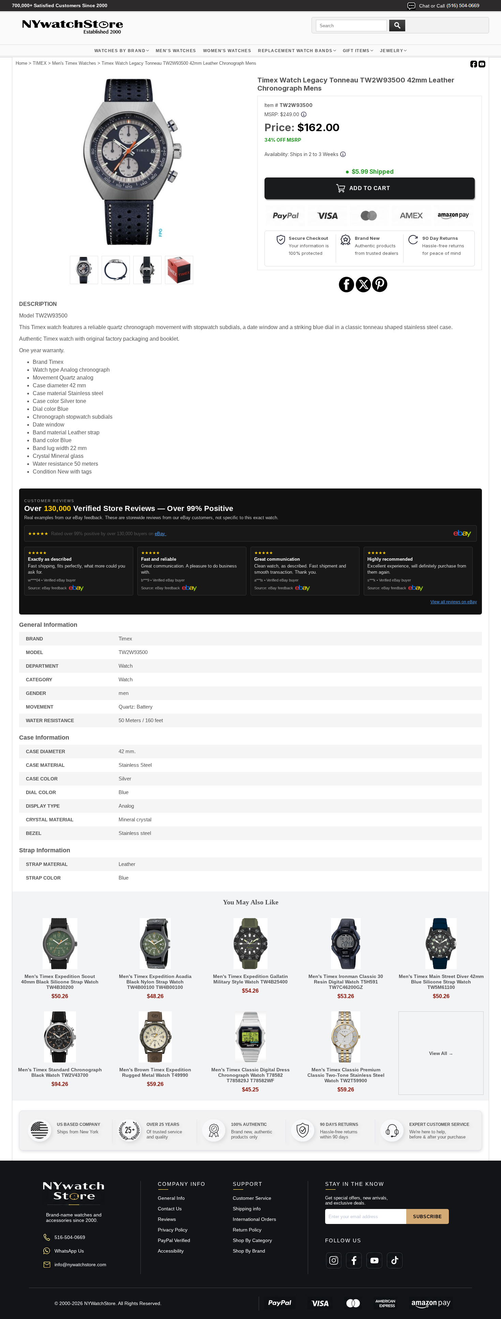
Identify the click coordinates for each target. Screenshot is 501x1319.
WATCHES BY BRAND (120, 50)
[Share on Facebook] (346, 291)
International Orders (254, 1219)
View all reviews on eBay (453, 602)
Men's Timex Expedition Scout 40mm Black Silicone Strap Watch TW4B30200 (59, 982)
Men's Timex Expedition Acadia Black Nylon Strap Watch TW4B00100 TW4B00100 (155, 982)
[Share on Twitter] (363, 291)
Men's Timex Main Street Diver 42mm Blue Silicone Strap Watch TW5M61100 (441, 982)
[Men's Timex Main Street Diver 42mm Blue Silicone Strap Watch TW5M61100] (441, 944)
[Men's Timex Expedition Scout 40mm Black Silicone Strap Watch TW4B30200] (60, 944)
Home (21, 63)
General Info (171, 1198)
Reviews (167, 1219)
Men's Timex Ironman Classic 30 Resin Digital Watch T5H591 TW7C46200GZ (345, 982)
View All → (441, 1053)
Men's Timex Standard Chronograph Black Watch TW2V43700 (60, 1072)
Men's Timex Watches (74, 63)
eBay (160, 533)
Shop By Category (252, 1240)
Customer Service (252, 1198)
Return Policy (247, 1229)
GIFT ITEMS (356, 50)
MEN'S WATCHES (176, 50)
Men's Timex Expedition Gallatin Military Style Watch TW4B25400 (250, 979)
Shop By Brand (249, 1251)
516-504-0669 (70, 1237)
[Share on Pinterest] (380, 291)
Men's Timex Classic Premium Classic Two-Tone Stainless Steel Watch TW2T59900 (345, 1075)
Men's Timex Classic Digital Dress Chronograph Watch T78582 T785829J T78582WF (250, 1075)
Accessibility (171, 1251)
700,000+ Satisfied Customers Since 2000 (59, 5)
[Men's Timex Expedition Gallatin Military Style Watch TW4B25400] (250, 944)
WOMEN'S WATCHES (227, 50)
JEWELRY (391, 50)
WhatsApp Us (69, 1251)
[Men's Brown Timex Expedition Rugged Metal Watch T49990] (155, 1037)
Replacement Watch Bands (295, 50)
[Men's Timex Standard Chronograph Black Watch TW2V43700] (60, 1037)
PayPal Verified (174, 1240)
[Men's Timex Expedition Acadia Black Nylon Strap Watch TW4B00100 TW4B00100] (155, 944)
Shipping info (247, 1208)
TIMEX (40, 63)
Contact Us (170, 1208)
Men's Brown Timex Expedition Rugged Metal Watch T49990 (155, 1072)
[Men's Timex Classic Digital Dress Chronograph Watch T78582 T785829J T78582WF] (250, 1037)
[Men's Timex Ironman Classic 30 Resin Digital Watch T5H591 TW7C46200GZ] (346, 944)
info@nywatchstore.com (80, 1264)
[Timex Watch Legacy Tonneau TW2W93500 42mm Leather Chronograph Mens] (131, 244)
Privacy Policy (172, 1229)
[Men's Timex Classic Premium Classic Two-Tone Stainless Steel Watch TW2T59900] (346, 1037)
